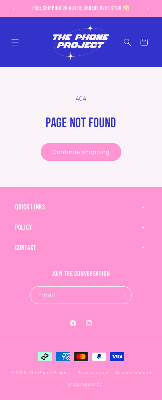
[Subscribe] (123, 295)
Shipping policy (84, 384)
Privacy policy (93, 372)
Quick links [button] (30, 207)
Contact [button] (25, 248)
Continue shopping (81, 152)
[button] (15, 42)
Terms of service (133, 372)
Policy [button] (23, 227)
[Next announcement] (148, 8)
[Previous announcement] (14, 8)
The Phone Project (49, 372)
